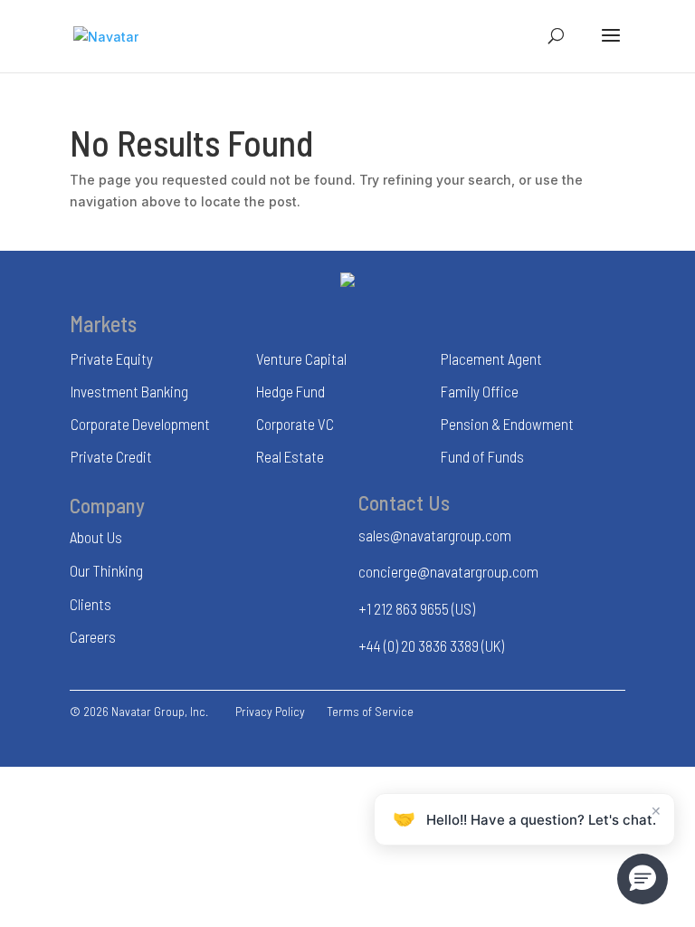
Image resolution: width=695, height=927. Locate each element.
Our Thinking (106, 570)
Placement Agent (491, 358)
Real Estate (290, 456)
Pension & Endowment (507, 424)
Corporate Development (140, 424)
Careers (93, 636)
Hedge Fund (290, 391)
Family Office (480, 391)
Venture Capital (301, 358)
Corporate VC (295, 424)
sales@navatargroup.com (434, 535)
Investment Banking (129, 391)
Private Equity (112, 358)
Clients (90, 604)
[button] (642, 879)
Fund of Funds (482, 456)
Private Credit (111, 456)
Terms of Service (370, 711)
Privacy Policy (270, 711)
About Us (96, 537)
